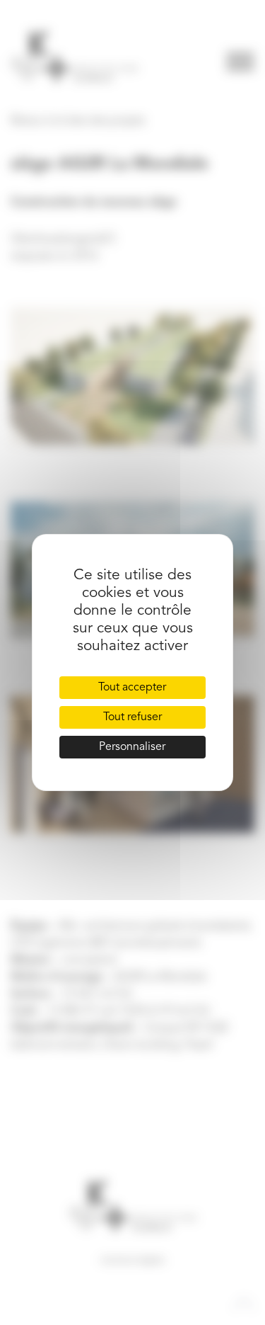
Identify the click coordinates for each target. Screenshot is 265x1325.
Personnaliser (132, 747)
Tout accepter (132, 687)
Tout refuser (132, 717)
